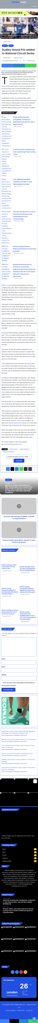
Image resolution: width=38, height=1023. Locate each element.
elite (23, 337)
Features (8, 480)
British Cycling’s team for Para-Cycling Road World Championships (27, 568)
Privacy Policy (21, 1010)
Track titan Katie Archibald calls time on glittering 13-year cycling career (24, 152)
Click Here (7, 838)
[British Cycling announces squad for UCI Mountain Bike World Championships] (9, 581)
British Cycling (5, 71)
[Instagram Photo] (7, 785)
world (30, 356)
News (11, 45)
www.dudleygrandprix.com (13, 444)
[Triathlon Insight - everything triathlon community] (19, 2)
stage (30, 437)
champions (24, 423)
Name (3, 659)
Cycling (19, 81)
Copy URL (19, 461)
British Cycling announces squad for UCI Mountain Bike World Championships (9, 591)
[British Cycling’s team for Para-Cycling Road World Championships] (28, 559)
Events (10, 41)
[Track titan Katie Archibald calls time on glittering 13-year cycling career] (6, 162)
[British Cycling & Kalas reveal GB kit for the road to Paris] (9, 558)
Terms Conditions (11, 1010)
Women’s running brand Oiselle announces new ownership (18, 739)
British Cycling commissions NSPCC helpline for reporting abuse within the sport (27, 589)
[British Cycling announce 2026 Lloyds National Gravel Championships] (6, 253)
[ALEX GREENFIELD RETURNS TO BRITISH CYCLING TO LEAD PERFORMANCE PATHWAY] (6, 193)
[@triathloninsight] (35, 781)
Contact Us (29, 1010)
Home (5, 41)
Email (3, 667)
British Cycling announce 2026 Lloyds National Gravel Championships (24, 248)
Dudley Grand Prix (24, 449)
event (24, 86)
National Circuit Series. (8, 451)
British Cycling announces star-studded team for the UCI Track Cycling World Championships (28, 615)
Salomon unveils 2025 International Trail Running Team (17, 753)
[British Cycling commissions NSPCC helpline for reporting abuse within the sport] (28, 580)
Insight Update (6, 861)
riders (31, 72)
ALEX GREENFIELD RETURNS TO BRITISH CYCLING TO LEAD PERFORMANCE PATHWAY (22, 182)
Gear (3, 852)
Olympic (11, 423)
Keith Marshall (6, 57)
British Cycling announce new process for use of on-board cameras (9, 612)
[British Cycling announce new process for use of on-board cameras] (9, 604)
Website (3, 674)
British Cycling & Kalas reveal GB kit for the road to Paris (9, 566)
